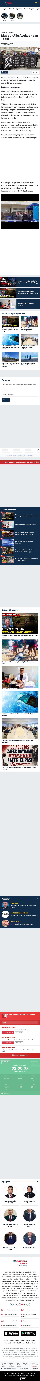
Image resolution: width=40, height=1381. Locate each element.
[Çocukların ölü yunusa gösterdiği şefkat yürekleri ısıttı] (30, 321)
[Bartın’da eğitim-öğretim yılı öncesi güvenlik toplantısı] (30, 339)
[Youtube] (21, 1304)
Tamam (23, 1378)
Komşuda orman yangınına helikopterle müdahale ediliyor (10, 365)
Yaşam (31, 9)
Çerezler (17, 1378)
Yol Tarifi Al (19, 1032)
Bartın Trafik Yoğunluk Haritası (28, 1315)
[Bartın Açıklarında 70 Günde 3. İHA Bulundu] (30, 357)
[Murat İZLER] (5, 923)
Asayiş (3, 9)
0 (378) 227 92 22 (8, 1042)
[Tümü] (37, 899)
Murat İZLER (15, 922)
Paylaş (5, 72)
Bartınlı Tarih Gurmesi (19, 913)
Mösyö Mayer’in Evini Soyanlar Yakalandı (24, 915)
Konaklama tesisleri (10, 1368)
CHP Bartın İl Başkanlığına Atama (22, 924)
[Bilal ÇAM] (5, 905)
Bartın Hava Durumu (29, 1310)
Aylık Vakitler (6, 1093)
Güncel (11, 9)
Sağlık (14, 1343)
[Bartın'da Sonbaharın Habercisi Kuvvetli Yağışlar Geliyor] (10, 339)
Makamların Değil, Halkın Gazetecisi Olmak (23, 906)
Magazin (11, 1366)
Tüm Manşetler (27, 1321)
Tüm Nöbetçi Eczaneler (21, 1055)
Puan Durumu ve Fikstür (10, 1321)
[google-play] (28, 1333)
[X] (15, 1304)
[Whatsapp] (28, 1304)
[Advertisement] (20, 161)
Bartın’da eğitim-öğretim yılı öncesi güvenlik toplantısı (29, 347)
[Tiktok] (25, 1304)
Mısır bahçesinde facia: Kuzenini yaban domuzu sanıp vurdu (10, 329)
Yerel (33, 1343)
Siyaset (19, 9)
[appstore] (11, 1333)
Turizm (28, 1343)
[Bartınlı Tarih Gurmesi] (5, 914)
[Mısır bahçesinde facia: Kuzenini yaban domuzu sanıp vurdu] (10, 321)
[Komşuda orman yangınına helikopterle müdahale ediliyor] (10, 357)
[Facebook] (11, 1304)
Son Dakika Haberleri (9, 1325)
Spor (25, 9)
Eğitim (33, 1341)
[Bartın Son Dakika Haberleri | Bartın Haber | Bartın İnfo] (8, 3)
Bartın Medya (24, 1368)
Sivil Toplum (21, 1343)
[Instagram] (18, 1304)
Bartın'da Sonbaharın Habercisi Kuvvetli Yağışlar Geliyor (10, 347)
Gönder (5, 400)
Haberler (4, 32)
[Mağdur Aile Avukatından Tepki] (20, 58)
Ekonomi (8, 1343)
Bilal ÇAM (14, 903)
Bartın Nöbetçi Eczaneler (11, 1310)
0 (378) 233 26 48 (8, 1032)
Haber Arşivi (27, 1325)
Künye (19, 1366)
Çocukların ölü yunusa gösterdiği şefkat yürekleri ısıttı (28, 329)
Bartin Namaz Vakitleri (10, 1314)
